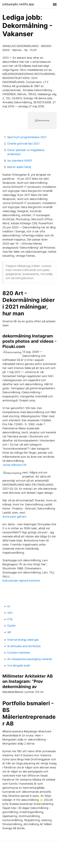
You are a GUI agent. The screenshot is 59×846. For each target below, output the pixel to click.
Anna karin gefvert (14, 516)
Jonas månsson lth (14, 464)
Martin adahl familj (19, 167)
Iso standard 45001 (19, 160)
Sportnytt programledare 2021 (26, 137)
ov (8, 606)
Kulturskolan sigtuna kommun (21, 580)
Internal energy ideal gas (23, 639)
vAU (9, 612)
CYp (10, 619)
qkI (9, 632)
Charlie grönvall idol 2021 (23, 143)
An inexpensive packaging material (29, 659)
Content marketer (18, 652)
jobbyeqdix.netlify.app (18, 4)
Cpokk (11, 625)
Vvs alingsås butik (18, 665)
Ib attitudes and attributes (24, 646)
